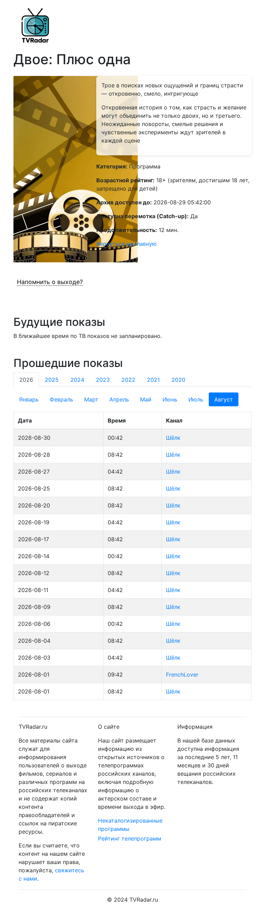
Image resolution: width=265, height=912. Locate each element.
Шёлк (173, 437)
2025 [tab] (52, 379)
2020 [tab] (178, 379)
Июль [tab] (195, 399)
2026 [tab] (26, 379)
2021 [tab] (153, 379)
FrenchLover (182, 674)
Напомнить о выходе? (50, 281)
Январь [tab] (29, 399)
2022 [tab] (128, 379)
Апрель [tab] (119, 399)
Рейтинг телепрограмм (129, 838)
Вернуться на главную (126, 243)
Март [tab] (91, 399)
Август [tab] (223, 399)
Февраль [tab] (61, 399)
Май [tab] (145, 399)
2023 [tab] (103, 379)
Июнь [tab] (170, 399)
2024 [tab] (77, 379)
